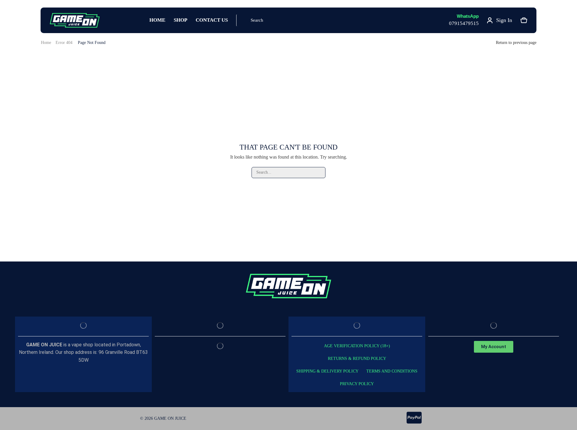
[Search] (319, 172)
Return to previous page (516, 42)
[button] (253, 20)
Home (46, 42)
